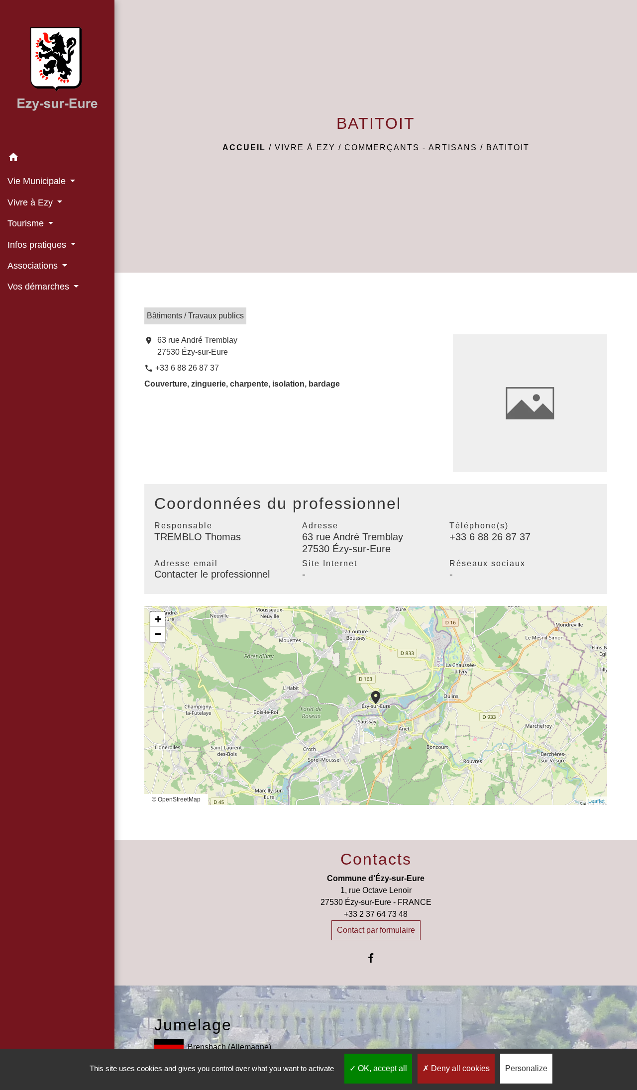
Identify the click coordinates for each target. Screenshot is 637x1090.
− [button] (158, 634)
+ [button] (158, 619)
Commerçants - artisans (410, 147)
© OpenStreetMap (176, 799)
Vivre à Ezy (305, 147)
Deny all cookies (459, 1068)
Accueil (244, 147)
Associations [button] (33, 266)
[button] (57, 159)
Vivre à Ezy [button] (31, 202)
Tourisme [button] (26, 223)
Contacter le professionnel (212, 574)
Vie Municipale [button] (37, 181)
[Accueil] (57, 73)
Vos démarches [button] (39, 287)
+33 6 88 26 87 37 (187, 368)
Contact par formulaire (376, 930)
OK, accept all (381, 1068)
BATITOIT (508, 147)
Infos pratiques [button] (38, 245)
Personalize (526, 1068)
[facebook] (376, 958)
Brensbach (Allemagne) (229, 1047)
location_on (371, 692)
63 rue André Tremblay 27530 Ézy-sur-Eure (197, 346)
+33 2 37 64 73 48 (376, 914)
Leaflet (596, 800)
